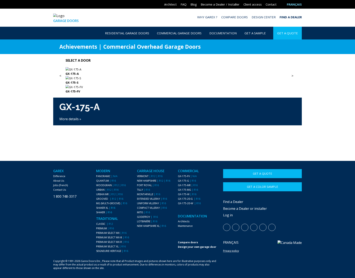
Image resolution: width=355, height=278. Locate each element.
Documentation (223, 33)
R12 (116, 185)
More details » (70, 119)
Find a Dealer (233, 202)
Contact (271, 4)
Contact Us (59, 190)
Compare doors (234, 17)
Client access (252, 4)
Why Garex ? (207, 17)
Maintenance (185, 226)
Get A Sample (255, 33)
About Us (58, 181)
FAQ (184, 4)
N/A (115, 176)
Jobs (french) (60, 185)
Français (231, 242)
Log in (228, 215)
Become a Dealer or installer (245, 208)
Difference (59, 176)
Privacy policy (231, 251)
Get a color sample (262, 187)
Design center (264, 17)
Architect (170, 4)
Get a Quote (287, 33)
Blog (193, 4)
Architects (183, 221)
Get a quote (262, 173)
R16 (114, 181)
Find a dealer (291, 17)
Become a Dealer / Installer (220, 4)
